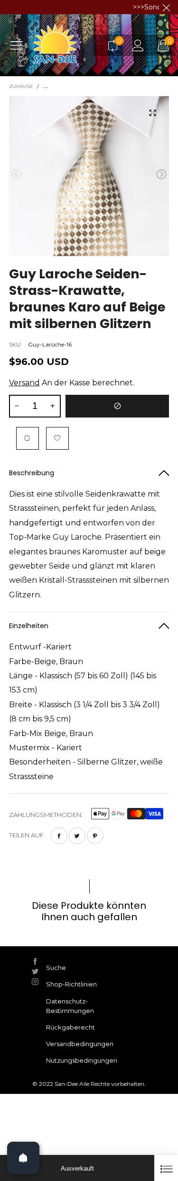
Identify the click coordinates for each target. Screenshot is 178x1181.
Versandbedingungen (79, 1044)
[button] (16, 174)
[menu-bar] (20, 45)
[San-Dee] (65, 45)
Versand (24, 382)
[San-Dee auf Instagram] (35, 981)
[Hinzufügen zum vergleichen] (27, 438)
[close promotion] (166, 7)
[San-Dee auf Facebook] (35, 961)
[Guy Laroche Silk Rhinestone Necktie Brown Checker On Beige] (89, 176)
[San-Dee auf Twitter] (35, 971)
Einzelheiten (28, 625)
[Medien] (152, 112)
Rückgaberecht (70, 1027)
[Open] (23, 1158)
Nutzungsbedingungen (81, 1060)
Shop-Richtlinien (71, 984)
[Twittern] (77, 835)
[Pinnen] (95, 835)
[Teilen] (59, 835)
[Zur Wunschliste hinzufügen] (57, 438)
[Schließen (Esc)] (166, 1168)
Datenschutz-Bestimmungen (70, 1005)
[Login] (137, 45)
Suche (56, 967)
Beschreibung (31, 473)
